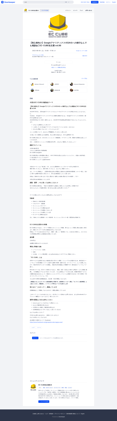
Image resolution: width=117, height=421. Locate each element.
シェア (33, 327)
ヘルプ (46, 413)
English (114, 2)
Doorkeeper (62, 416)
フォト (81, 10)
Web (66, 387)
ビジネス (70, 387)
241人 (40, 387)
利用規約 (51, 413)
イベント (67, 10)
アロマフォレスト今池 (38, 55)
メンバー (75, 10)
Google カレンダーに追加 (81, 50)
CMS (63, 387)
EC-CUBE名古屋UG (34, 10)
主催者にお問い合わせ (38, 413)
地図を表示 (84, 55)
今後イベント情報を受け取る (58, 67)
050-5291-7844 (85, 2)
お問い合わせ (88, 10)
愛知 (44, 387)
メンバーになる (44, 10)
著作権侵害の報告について (73, 413)
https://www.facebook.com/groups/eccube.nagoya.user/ (46, 322)
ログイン (108, 2)
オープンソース (57, 387)
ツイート (39, 327)
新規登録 (102, 2)
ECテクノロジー (49, 387)
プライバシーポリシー (60, 413)
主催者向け (95, 2)
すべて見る (84, 78)
